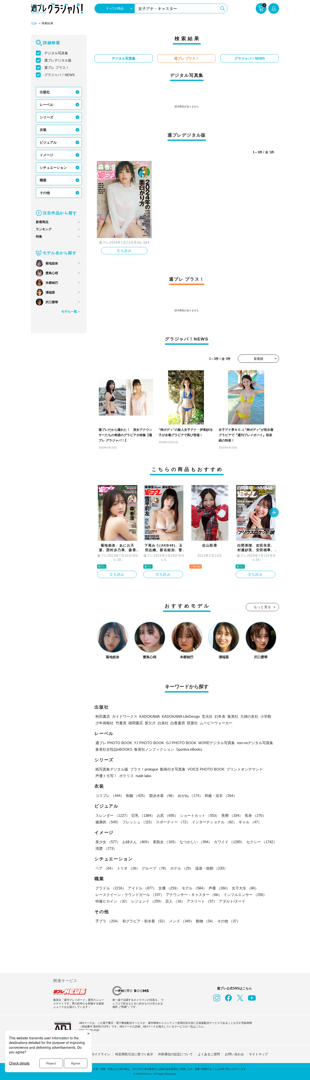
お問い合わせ (234, 1054)
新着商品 (42, 222)
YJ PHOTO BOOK (149, 743)
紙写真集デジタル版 (111, 769)
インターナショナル (214, 822)
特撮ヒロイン (112, 901)
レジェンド (147, 901)
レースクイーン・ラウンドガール (129, 895)
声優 (219, 888)
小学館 (265, 716)
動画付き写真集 (173, 769)
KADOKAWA (149, 716)
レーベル (46, 105)
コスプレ (109, 796)
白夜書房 (177, 723)
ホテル (181, 868)
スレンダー (112, 815)
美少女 (107, 842)
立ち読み (124, 251)
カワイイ (229, 842)
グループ (155, 868)
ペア (105, 868)
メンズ (181, 921)
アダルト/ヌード (232, 901)
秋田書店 (102, 716)
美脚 (232, 815)
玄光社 (207, 716)
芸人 (175, 901)
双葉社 (192, 723)
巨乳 (143, 815)
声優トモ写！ (106, 776)
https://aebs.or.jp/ (89, 1029)
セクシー (261, 842)
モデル (194, 888)
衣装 (43, 130)
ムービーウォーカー (216, 723)
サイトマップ (258, 1054)
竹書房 (121, 723)
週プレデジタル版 (57, 60)
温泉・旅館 (211, 868)
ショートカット (199, 815)
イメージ (46, 155)
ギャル (250, 822)
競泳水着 (162, 796)
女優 (169, 888)
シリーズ (46, 117)
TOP (34, 23)
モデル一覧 (69, 311)
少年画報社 (104, 723)
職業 (43, 180)
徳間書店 (135, 723)
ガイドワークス (124, 716)
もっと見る (262, 607)
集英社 (232, 716)
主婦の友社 (249, 716)
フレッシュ (138, 822)
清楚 (106, 848)
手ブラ (107, 921)
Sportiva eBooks (189, 749)
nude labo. (144, 776)
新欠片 (150, 723)
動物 (205, 921)
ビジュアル (48, 142)
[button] (274, 513)
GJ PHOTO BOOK (181, 743)
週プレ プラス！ (56, 67)
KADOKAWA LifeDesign (181, 716)
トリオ (128, 868)
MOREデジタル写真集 (216, 743)
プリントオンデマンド (244, 769)
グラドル (110, 888)
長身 (255, 815)
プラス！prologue (144, 769)
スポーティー (173, 822)
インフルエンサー (245, 895)
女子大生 (245, 888)
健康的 (107, 822)
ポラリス (126, 776)
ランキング (44, 229)
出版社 (45, 92)
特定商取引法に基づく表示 (134, 1054)
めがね (190, 796)
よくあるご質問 (209, 1054)
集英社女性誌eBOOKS (113, 749)
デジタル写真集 (56, 53)
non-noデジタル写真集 (255, 743)
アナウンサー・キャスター (194, 895)
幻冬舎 (220, 716)
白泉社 (163, 723)
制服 (136, 796)
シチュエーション (53, 168)
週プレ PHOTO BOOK (113, 743)
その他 (45, 193)
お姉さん (136, 842)
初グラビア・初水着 (144, 921)
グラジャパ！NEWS (59, 75)
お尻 (167, 815)
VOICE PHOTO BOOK (206, 769)
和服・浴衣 (221, 796)
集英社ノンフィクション (154, 749)
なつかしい (196, 842)
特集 (39, 236)
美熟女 (165, 842)
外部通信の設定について (175, 1054)
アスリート (202, 901)
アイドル (142, 888)
